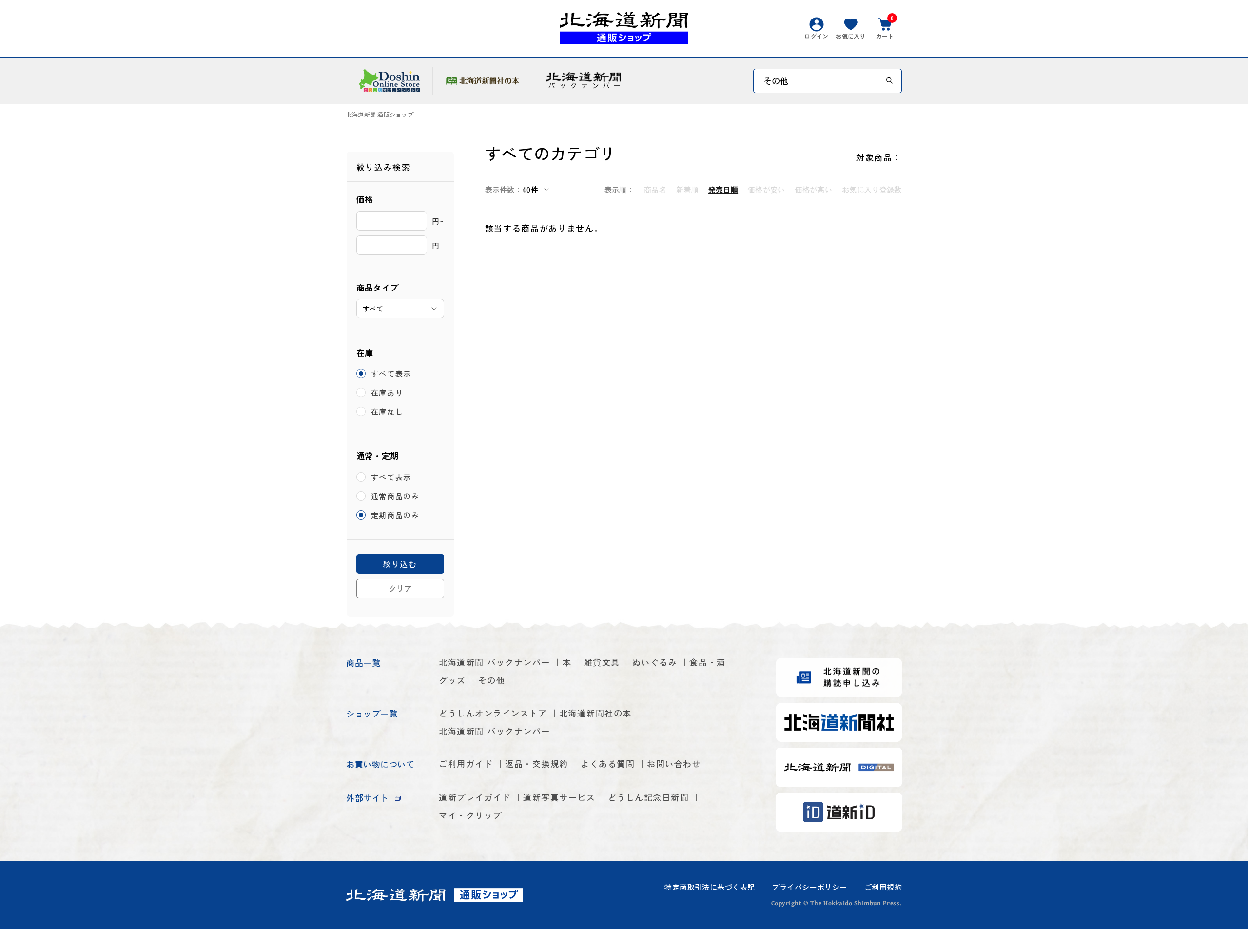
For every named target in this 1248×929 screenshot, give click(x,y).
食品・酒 (707, 662)
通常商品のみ (395, 496)
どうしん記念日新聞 (648, 797)
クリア (400, 588)
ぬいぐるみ (655, 662)
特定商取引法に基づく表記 (709, 887)
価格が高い (814, 189)
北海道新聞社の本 (595, 713)
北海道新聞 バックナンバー (494, 662)
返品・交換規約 (536, 763)
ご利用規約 (883, 887)
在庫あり (387, 392)
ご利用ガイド (466, 763)
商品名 (655, 189)
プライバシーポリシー (809, 887)
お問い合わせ (674, 763)
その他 (492, 680)
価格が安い (766, 189)
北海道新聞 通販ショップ (379, 114)
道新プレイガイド (475, 797)
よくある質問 (608, 763)
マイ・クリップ (470, 815)
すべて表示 (391, 373)
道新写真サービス (559, 797)
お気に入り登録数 (871, 189)
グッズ (452, 680)
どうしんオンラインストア (493, 713)
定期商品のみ (395, 515)
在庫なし (387, 411)
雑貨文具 (602, 662)
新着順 (687, 189)
